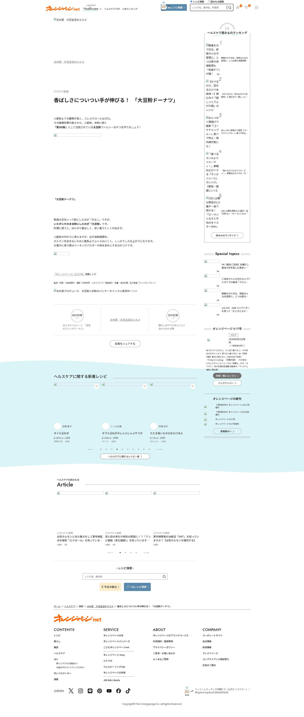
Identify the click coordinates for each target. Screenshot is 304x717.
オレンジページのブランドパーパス (170, 635)
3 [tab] (111, 449)
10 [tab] (149, 449)
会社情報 (207, 641)
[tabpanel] (77, 413)
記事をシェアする (125, 343)
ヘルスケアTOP (112, 8)
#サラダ (105, 441)
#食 (65, 544)
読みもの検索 (217, 1)
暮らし (57, 641)
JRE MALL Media (111, 680)
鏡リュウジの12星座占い (67, 663)
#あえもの (154, 441)
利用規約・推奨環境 (163, 641)
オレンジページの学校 (114, 672)
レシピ (57, 635)
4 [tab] (117, 449)
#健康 (59, 544)
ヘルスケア (69, 606)
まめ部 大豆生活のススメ (69, 62)
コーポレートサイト (212, 635)
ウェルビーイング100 (114, 666)
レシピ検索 (198, 1)
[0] (238, 7)
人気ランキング (130, 8)
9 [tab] (144, 449)
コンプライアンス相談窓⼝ (216, 659)
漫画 (56, 679)
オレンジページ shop (114, 654)
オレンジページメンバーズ (116, 641)
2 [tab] (106, 449)
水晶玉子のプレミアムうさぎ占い (70, 667)
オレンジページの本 (113, 635)
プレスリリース (210, 653)
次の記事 (173, 315)
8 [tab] (138, 449)
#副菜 (67, 441)
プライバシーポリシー (164, 647)
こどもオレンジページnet (116, 647)
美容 (56, 647)
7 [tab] (133, 449)
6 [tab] (127, 449)
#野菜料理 (58, 441)
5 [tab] (122, 449)
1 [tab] (100, 449)
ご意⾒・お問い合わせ (164, 653)
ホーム (57, 606)
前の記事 (77, 315)
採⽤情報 (207, 647)
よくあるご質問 (160, 659)
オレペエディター (62, 673)
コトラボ (107, 660)
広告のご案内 (209, 665)
